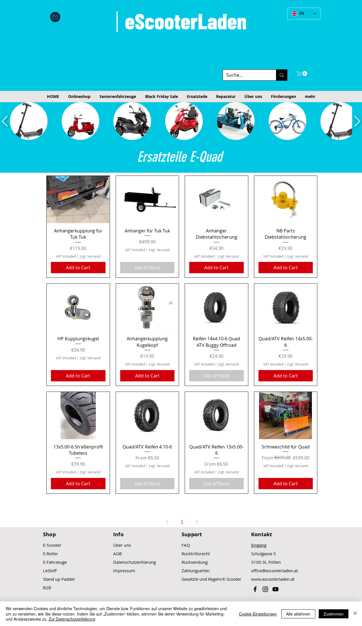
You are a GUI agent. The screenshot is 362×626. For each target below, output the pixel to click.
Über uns (122, 545)
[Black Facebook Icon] (255, 589)
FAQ (186, 545)
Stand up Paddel (59, 579)
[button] (302, 73)
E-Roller (50, 553)
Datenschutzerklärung (134, 562)
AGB (117, 553)
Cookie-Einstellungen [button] (258, 614)
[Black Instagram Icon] (265, 589)
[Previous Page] (167, 521)
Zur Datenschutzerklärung (72, 619)
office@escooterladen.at (274, 570)
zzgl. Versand (89, 256)
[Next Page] (196, 521)
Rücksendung (195, 562)
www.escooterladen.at (272, 579)
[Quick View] (78, 199)
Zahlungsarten (196, 570)
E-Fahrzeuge (55, 562)
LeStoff (50, 570)
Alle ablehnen (298, 614)
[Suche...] (281, 75)
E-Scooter (52, 545)
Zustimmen (334, 614)
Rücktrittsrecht (196, 553)
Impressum (124, 570)
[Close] (355, 613)
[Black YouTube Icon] (275, 589)
